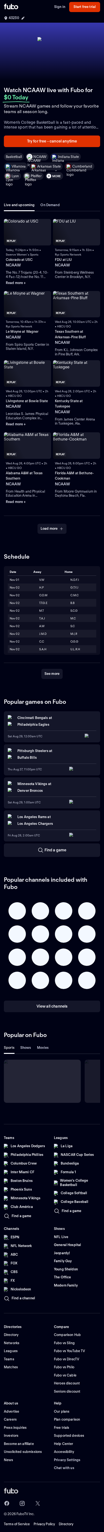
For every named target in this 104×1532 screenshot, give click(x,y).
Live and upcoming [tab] (19, 205)
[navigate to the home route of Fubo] (11, 7)
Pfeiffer (36, 176)
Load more (49, 528)
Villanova (19, 166)
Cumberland (82, 166)
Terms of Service (17, 1524)
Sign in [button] (59, 7)
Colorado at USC (19, 260)
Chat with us (64, 1468)
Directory (66, 1524)
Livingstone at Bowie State (27, 401)
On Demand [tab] (49, 205)
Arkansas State (49, 166)
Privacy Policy (44, 1524)
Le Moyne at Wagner (22, 331)
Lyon (15, 176)
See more (52, 674)
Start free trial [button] (85, 7)
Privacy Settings (67, 1460)
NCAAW (39, 157)
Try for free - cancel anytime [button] (52, 141)
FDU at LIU (63, 260)
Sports (9, 1048)
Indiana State (68, 157)
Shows (25, 1048)
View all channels (52, 1006)
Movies (43, 1048)
